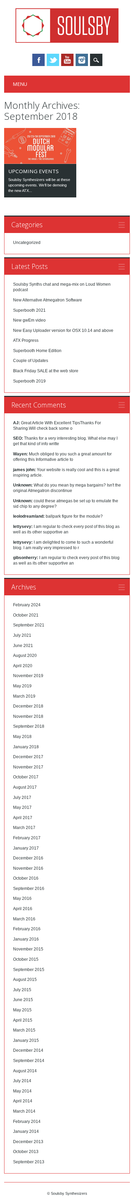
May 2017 (22, 807)
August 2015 (25, 979)
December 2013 (28, 1141)
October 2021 (25, 615)
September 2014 (28, 1060)
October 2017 (25, 777)
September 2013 (28, 1162)
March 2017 (24, 827)
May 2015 (22, 1010)
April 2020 (22, 665)
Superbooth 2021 (29, 310)
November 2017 (28, 767)
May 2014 (22, 1091)
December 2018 (28, 706)
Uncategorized (27, 242)
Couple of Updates (30, 360)
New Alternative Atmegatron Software (47, 300)
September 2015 (28, 969)
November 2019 (28, 675)
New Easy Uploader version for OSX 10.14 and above (63, 330)
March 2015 (24, 1030)
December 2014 (28, 1050)
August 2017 (25, 787)
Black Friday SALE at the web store (45, 370)
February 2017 (27, 838)
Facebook (38, 60)
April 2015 (22, 1020)
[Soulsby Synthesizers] (67, 41)
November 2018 (28, 716)
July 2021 (22, 635)
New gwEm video (29, 320)
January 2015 (26, 1040)
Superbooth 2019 (29, 381)
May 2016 (22, 898)
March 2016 (24, 919)
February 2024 (27, 605)
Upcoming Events (33, 171)
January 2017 (26, 848)
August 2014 (25, 1071)
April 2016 (22, 908)
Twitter (53, 60)
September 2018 (28, 726)
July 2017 (22, 797)
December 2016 (28, 858)
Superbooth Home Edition (37, 350)
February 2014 (27, 1121)
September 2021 (28, 625)
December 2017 (28, 756)
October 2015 (25, 959)
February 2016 (27, 929)
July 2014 (22, 1080)
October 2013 (25, 1151)
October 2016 (25, 878)
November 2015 (28, 949)
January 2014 (26, 1131)
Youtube (67, 60)
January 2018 (26, 747)
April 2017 (22, 817)
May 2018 (22, 736)
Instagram (82, 60)
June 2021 (23, 645)
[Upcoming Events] (40, 162)
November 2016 (28, 868)
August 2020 (25, 655)
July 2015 (22, 989)
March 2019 (24, 696)
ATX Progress (25, 340)
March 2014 (24, 1111)
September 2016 (28, 888)
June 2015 (23, 999)
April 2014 (22, 1101)
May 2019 (22, 686)
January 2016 (26, 939)
